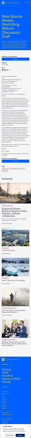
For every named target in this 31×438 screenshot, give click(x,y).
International (5, 248)
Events (3, 395)
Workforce (7, 375)
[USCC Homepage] (15, 359)
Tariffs (5, 372)
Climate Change (5, 168)
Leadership (4, 399)
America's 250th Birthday (11, 380)
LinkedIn (4, 404)
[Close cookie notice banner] (28, 426)
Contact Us (4, 402)
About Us (4, 397)
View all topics (5, 387)
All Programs (5, 391)
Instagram (4, 408)
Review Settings (10, 435)
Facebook (4, 406)
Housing (6, 369)
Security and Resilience (7, 205)
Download (15, 59)
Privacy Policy (5, 421)
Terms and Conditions (7, 419)
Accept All (20, 435)
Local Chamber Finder (7, 414)
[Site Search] (25, 3)
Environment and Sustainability (17, 168)
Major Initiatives (5, 393)
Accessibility (5, 423)
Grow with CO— (5, 412)
